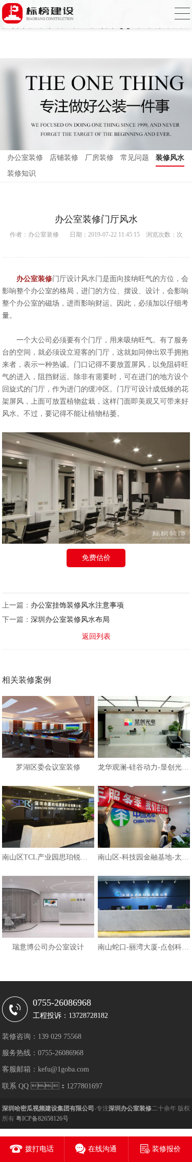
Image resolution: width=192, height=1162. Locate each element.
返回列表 (96, 636)
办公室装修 (25, 157)
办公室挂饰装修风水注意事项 (77, 605)
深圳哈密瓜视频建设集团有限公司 (48, 1108)
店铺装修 (64, 157)
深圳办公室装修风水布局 (70, 619)
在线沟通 (102, 1149)
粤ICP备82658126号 (42, 1118)
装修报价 (166, 1149)
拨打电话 (39, 1149)
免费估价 (96, 558)
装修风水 (170, 157)
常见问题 (134, 157)
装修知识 (21, 173)
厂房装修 (99, 157)
